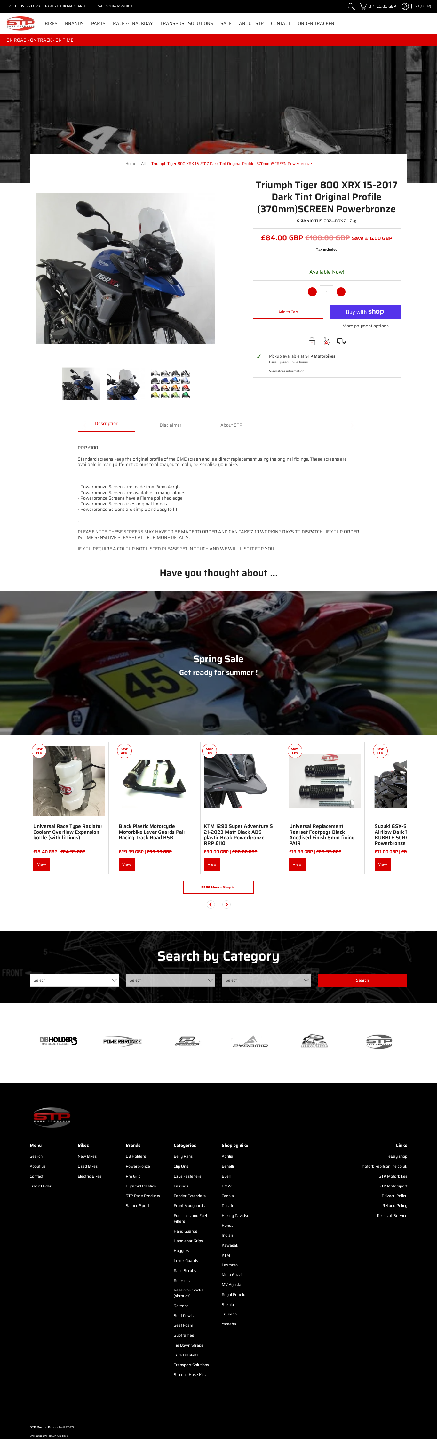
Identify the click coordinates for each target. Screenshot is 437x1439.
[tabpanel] (218, 494)
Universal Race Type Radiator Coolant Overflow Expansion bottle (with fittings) (67, 831)
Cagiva (228, 1196)
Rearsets (182, 1280)
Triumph (229, 1314)
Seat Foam (183, 1325)
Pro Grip (133, 1176)
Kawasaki (230, 1245)
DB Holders (136, 1156)
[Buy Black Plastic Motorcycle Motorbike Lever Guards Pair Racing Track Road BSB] (155, 781)
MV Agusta (231, 1285)
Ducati (227, 1205)
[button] (378, 6)
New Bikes (87, 1156)
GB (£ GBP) (423, 6)
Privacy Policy (394, 1196)
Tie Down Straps (188, 1345)
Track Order (41, 1186)
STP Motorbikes (393, 1176)
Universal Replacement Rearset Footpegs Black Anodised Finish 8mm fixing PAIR (321, 834)
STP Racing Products (46, 1427)
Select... (41, 980)
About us (37, 1166)
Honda (228, 1225)
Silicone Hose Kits (190, 1374)
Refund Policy (394, 1205)
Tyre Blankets (186, 1355)
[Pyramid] (250, 1041)
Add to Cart (288, 312)
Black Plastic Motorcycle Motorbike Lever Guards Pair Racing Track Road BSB (152, 831)
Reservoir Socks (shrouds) (188, 1293)
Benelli (228, 1166)
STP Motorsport (393, 1186)
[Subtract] (312, 291)
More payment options (365, 326)
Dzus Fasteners (187, 1176)
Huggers (181, 1251)
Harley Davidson (236, 1215)
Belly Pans (183, 1156)
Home (130, 163)
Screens (181, 1306)
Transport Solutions (191, 1365)
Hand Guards (185, 1231)
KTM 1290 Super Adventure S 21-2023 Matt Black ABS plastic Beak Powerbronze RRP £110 (238, 834)
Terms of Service (392, 1215)
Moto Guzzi (232, 1275)
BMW (227, 1186)
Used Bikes (88, 1166)
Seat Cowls (184, 1316)
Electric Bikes (89, 1176)
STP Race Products (143, 1196)
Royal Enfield (233, 1294)
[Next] (226, 904)
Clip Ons (181, 1166)
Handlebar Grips (188, 1241)
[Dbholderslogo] (58, 1041)
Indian (227, 1235)
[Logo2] (314, 1041)
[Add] (341, 291)
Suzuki (228, 1304)
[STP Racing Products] (20, 23)
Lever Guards (186, 1261)
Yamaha (229, 1324)
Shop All (218, 887)
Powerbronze (138, 1166)
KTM (226, 1255)
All (143, 163)
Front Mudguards (189, 1205)
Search (36, 1156)
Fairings (181, 1186)
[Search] (351, 6)
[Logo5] (378, 1042)
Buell (226, 1176)
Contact (36, 1176)
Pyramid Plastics (141, 1186)
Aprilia (227, 1156)
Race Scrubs (185, 1270)
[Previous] (210, 904)
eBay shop (397, 1156)
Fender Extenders (190, 1196)
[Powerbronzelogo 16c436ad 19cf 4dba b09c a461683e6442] (122, 1041)
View (41, 864)
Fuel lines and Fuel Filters (190, 1218)
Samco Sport (137, 1205)
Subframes (184, 1335)
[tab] (106, 425)
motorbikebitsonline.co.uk (384, 1166)
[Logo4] (186, 1041)
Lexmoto (230, 1265)
